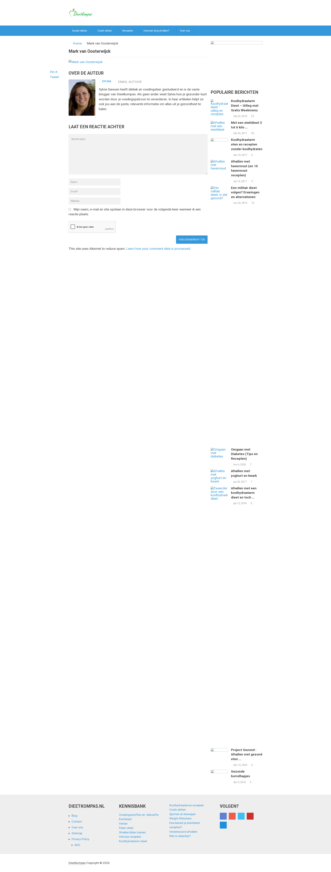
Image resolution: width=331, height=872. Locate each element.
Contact (77, 821)
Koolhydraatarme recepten (186, 805)
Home (77, 43)
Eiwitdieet (125, 819)
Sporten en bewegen (182, 814)
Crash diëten (105, 30)
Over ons (185, 30)
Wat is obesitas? (180, 836)
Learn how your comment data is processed (158, 249)
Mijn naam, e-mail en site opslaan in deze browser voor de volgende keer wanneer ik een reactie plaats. (135, 211)
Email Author (130, 82)
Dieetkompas (77, 863)
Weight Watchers (180, 818)
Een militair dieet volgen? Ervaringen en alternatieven (245, 192)
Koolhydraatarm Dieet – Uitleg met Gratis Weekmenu (244, 105)
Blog (74, 815)
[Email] (223, 825)
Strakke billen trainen (132, 832)
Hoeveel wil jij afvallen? (156, 30)
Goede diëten (79, 30)
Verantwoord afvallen (183, 831)
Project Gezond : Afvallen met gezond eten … (246, 754)
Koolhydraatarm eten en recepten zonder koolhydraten (246, 144)
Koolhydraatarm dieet (133, 841)
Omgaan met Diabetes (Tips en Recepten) (244, 454)
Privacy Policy (80, 839)
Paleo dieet (126, 828)
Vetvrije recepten (130, 836)
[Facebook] (223, 816)
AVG (77, 845)
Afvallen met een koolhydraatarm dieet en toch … (244, 492)
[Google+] (232, 816)
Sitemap (77, 833)
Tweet (54, 77)
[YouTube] (250, 816)
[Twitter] (241, 816)
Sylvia (106, 81)
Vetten (123, 823)
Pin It (53, 72)
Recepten (127, 30)
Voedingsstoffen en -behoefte (138, 814)
